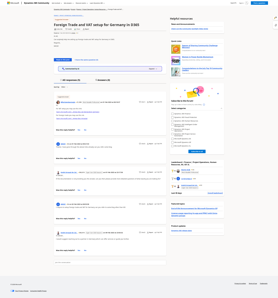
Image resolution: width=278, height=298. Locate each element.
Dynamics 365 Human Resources (186, 121)
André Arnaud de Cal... (69, 172)
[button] (233, 3)
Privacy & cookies (240, 283)
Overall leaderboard (215, 193)
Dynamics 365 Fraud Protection (185, 117)
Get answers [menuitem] (68, 3)
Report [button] (87, 29)
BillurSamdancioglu (68, 102)
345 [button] (193, 170)
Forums (73, 9)
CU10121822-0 (186, 179)
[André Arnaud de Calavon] (58, 172)
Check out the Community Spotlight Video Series (189, 29)
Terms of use (253, 283)
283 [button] (201, 185)
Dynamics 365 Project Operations (182, 130)
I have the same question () (86, 60)
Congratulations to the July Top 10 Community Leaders (202, 69)
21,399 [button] (79, 102)
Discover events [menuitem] (81, 3)
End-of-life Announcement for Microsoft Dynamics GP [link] (194, 208)
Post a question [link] (259, 3)
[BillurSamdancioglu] (58, 102)
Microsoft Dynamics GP (182, 142)
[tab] (70, 81)
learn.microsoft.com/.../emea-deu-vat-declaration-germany (77, 112)
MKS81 (73, 33)
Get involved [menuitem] (56, 3)
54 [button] (77, 33)
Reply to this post (63, 60)
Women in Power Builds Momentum (197, 57)
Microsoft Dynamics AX (182, 139)
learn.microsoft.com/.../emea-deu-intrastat (71, 118)
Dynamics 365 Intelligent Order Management (185, 125)
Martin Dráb (185, 170)
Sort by (56, 87)
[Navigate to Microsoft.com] (13, 3)
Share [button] (78, 29)
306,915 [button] (82, 172)
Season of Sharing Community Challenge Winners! (200, 46)
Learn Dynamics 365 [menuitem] (96, 3)
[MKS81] (58, 144)
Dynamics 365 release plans (181, 231)
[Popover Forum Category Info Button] (204, 104)
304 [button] (195, 178)
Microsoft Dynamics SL (182, 146)
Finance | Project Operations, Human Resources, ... (91, 9)
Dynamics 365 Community (36, 3)
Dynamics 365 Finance (182, 114)
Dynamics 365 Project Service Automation (184, 134)
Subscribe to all (197, 151)
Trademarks (263, 283)
